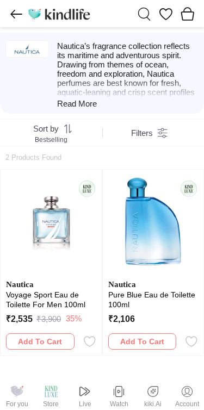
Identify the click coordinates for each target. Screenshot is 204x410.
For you (17, 404)
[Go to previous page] (16, 14)
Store (51, 404)
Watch (119, 404)
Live (85, 404)
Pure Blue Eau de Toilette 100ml (151, 299)
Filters (142, 133)
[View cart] (188, 13)
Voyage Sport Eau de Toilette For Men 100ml (45, 299)
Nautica (20, 284)
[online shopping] (58, 13)
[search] (144, 14)
